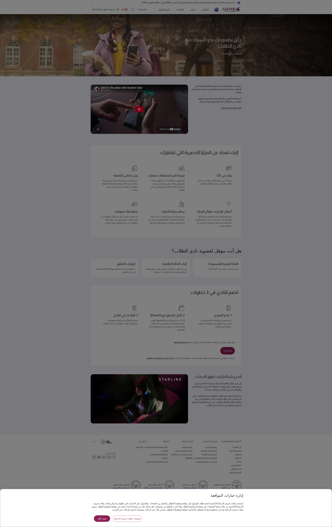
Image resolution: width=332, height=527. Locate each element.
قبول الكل (102, 518)
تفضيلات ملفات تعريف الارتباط (127, 518)
